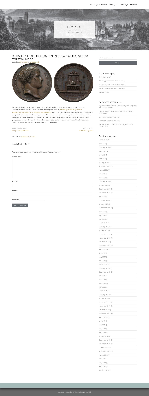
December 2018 (104, 272)
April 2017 (102, 332)
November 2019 (104, 238)
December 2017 (104, 302)
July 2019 (102, 253)
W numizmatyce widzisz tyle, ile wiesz (112, 84)
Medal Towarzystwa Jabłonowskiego (112, 88)
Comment (16, 157)
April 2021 (102, 196)
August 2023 (103, 151)
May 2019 (102, 257)
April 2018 (102, 287)
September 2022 (104, 166)
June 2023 (102, 159)
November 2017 (104, 306)
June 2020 (102, 212)
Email (15, 190)
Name (15, 181)
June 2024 (102, 144)
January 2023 (103, 162)
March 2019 (103, 264)
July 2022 (102, 174)
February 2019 (104, 268)
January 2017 (103, 336)
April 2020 (102, 219)
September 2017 (104, 313)
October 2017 (104, 310)
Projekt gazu (103, 111)
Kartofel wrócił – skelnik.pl (108, 124)
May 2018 (102, 283)
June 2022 (102, 177)
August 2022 (103, 170)
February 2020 (104, 227)
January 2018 (103, 298)
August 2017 (103, 317)
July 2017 (102, 321)
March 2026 (103, 140)
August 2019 (103, 249)
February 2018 (104, 295)
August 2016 (103, 355)
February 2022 (104, 181)
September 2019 (104, 245)
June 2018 (102, 279)
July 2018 (102, 276)
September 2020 (104, 208)
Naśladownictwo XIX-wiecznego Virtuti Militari (116, 112)
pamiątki (113, 4)
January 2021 (103, 204)
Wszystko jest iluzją (113, 117)
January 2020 (103, 230)
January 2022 (103, 185)
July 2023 (102, 155)
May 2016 (102, 363)
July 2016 (102, 359)
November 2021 (104, 193)
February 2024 (104, 147)
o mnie (133, 4)
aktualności (25, 137)
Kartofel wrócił (104, 92)
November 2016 (104, 344)
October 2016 (104, 347)
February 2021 (104, 200)
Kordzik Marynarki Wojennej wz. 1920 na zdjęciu (118, 106)
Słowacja (124, 4)
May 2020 (102, 215)
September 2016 (104, 351)
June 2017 (102, 325)
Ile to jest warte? (105, 77)
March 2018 (103, 291)
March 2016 (103, 370)
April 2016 (102, 366)
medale (32, 137)
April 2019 (102, 261)
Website (15, 199)
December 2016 (104, 340)
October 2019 (104, 242)
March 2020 (103, 223)
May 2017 (102, 329)
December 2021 (104, 189)
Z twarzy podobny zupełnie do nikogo (112, 81)
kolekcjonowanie (98, 4)
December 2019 (104, 234)
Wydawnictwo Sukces (106, 105)
